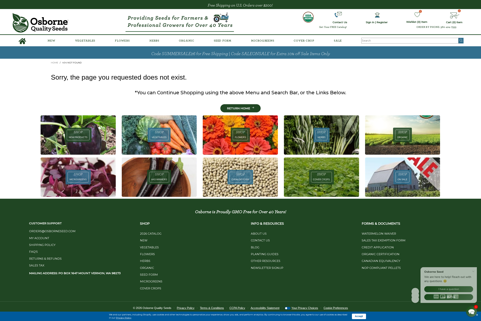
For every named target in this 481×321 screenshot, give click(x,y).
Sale (338, 40)
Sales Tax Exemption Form (383, 240)
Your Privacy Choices (304, 308)
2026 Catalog (150, 233)
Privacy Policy (123, 317)
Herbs (154, 40)
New (51, 40)
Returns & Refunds (45, 258)
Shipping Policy (42, 245)
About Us (259, 233)
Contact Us (260, 240)
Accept (359, 316)
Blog (255, 247)
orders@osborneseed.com (52, 231)
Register (382, 22)
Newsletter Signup (267, 268)
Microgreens (262, 40)
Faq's (33, 251)
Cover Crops (150, 288)
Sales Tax (36, 265)
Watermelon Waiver (379, 233)
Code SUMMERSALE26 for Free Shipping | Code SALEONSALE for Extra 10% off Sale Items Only (240, 54)
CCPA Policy (237, 308)
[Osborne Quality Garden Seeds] (40, 23)
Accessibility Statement (265, 308)
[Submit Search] (461, 40)
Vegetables (85, 40)
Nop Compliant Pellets (381, 268)
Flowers (122, 40)
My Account (39, 238)
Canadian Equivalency (381, 261)
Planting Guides (264, 254)
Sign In (370, 22)
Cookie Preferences (336, 308)
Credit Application (378, 247)
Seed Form (222, 40)
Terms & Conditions (212, 308)
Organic (186, 40)
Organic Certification (380, 254)
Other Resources (265, 261)
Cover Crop (304, 40)
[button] (471, 311)
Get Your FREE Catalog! (333, 27)
